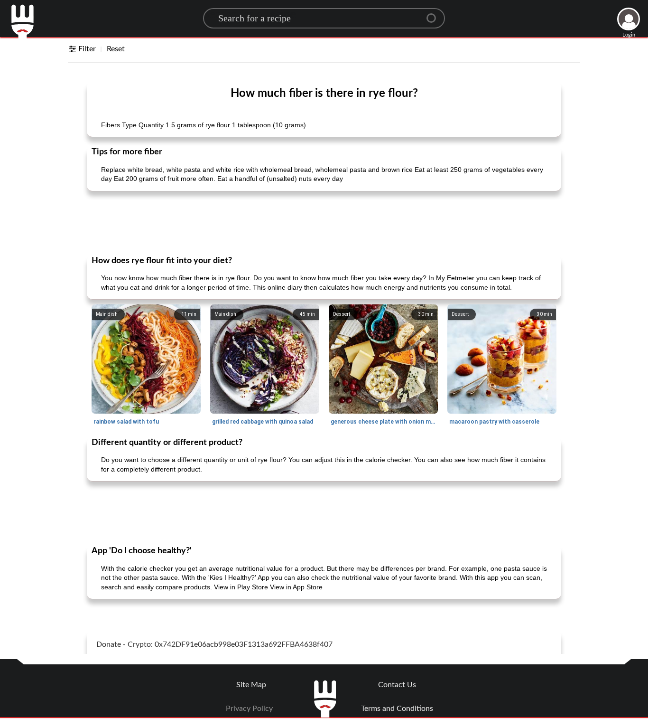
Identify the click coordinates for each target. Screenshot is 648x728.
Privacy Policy (249, 708)
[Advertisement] (324, 222)
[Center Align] (434, 14)
